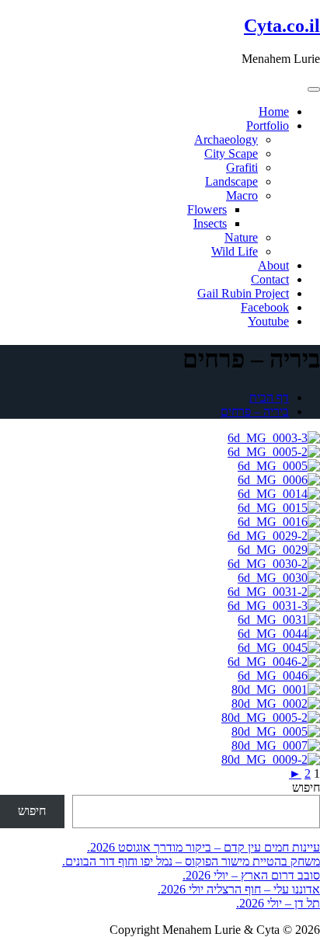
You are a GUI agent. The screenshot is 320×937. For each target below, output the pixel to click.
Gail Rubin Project (243, 293)
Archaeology (226, 139)
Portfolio (267, 125)
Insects (210, 223)
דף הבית (269, 397)
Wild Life (234, 251)
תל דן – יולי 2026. (278, 903)
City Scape (231, 153)
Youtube (268, 321)
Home (274, 111)
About (273, 265)
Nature (241, 237)
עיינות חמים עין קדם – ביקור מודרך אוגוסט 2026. (203, 847)
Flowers (207, 209)
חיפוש (306, 787)
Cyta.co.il (282, 26)
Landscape (231, 181)
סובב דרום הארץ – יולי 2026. (251, 875)
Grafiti (242, 167)
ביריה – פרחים (255, 411)
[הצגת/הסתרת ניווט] (314, 89)
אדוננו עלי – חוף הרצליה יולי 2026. (239, 889)
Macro (242, 195)
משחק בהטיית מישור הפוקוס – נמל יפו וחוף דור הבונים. (191, 861)
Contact (270, 279)
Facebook (265, 307)
